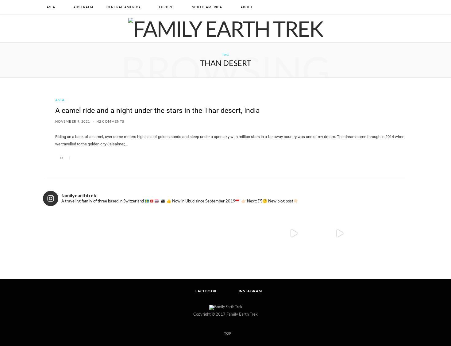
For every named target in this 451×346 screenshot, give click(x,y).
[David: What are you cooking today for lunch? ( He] (294, 233)
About (247, 7)
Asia (51, 7)
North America (207, 7)
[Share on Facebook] (78, 158)
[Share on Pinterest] (100, 158)
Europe (166, 7)
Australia (83, 7)
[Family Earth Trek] (225, 28)
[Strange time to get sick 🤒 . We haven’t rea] (157, 233)
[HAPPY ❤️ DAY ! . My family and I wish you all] (202, 233)
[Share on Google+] (92, 158)
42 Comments (110, 121)
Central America (123, 7)
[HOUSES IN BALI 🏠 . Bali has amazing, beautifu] (339, 233)
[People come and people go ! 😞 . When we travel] (111, 233)
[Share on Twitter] (85, 158)
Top (227, 333)
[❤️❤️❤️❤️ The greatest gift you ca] (385, 233)
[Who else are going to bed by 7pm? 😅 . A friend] (65, 233)
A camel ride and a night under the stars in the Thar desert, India (157, 110)
